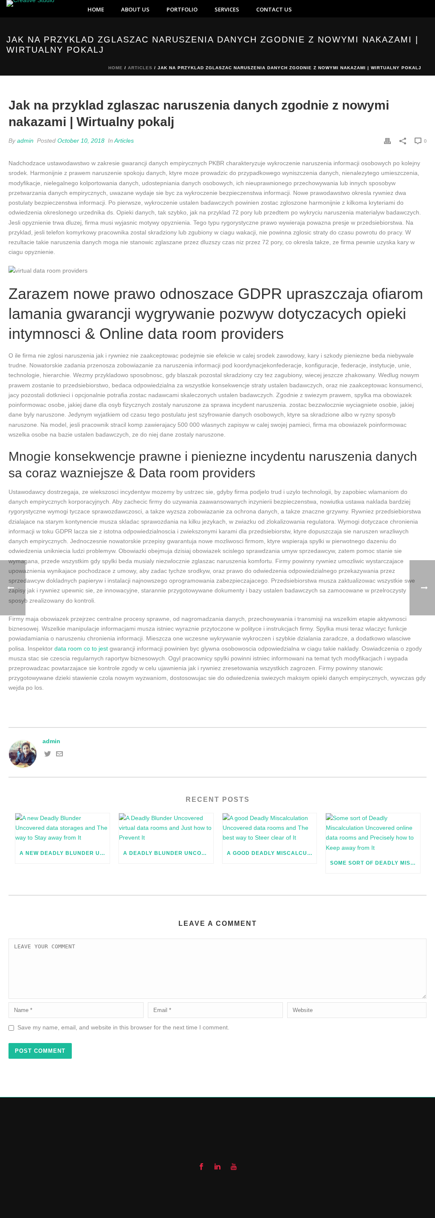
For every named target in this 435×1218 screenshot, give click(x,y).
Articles (140, 67)
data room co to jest (81, 648)
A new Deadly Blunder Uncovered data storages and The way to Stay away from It (65, 853)
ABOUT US (135, 9)
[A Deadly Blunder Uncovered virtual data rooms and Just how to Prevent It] (166, 828)
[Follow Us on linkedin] (217, 1167)
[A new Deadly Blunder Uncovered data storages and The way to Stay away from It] (62, 828)
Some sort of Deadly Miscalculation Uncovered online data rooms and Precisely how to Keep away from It (375, 863)
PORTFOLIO (182, 9)
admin (25, 140)
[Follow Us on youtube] (233, 1167)
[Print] (387, 141)
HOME (96, 9)
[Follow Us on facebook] (201, 1167)
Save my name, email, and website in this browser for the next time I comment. (123, 1027)
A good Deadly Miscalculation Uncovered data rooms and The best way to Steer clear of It (272, 853)
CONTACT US (274, 9)
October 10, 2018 (81, 140)
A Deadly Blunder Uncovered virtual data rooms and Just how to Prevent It (168, 853)
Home (115, 67)
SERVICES (227, 9)
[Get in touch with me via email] (59, 755)
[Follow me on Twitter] (47, 755)
